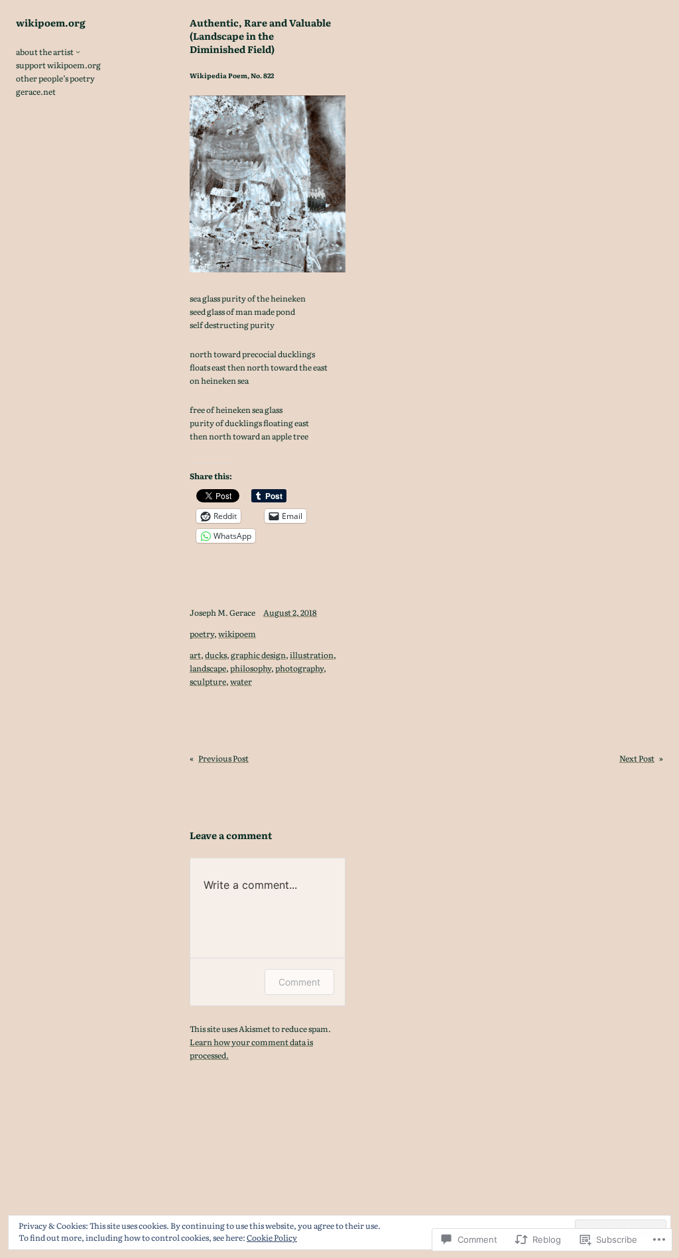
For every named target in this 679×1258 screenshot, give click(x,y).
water (241, 681)
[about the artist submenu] (78, 51)
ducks (216, 655)
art (195, 655)
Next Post (636, 758)
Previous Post (223, 758)
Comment (299, 982)
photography (299, 668)
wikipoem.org (51, 22)
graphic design (258, 655)
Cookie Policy (272, 1237)
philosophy (250, 668)
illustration (312, 655)
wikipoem (237, 634)
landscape (208, 668)
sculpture (208, 681)
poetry (202, 634)
